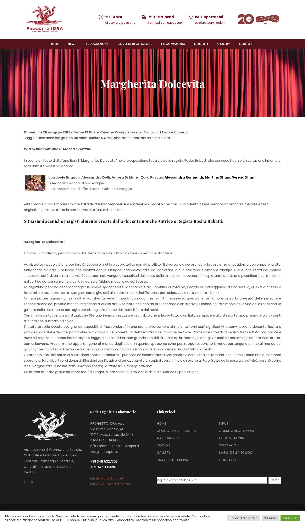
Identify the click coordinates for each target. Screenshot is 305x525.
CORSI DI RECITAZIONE (134, 44)
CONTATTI (247, 44)
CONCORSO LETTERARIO (176, 430)
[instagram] (31, 482)
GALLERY (223, 44)
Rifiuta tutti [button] (270, 518)
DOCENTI (201, 44)
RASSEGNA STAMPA (172, 460)
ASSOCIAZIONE (96, 44)
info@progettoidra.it (106, 478)
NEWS (72, 44)
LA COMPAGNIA (173, 44)
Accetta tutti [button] (290, 518)
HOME (54, 44)
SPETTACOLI (229, 445)
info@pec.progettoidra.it (110, 484)
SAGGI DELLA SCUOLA (236, 452)
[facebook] (25, 482)
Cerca (275, 480)
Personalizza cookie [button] (243, 518)
